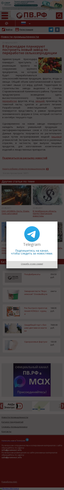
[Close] (57, 221)
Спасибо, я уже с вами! (32, 263)
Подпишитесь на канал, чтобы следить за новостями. (32, 252)
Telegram (32, 244)
